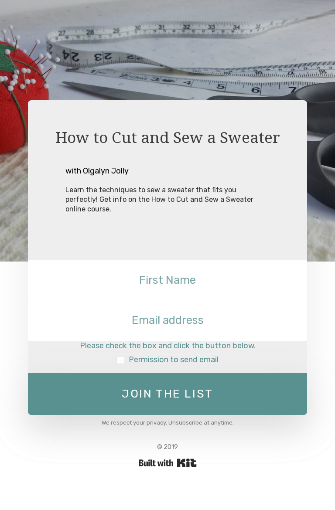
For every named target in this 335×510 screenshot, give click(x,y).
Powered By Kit (168, 463)
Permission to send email (174, 359)
